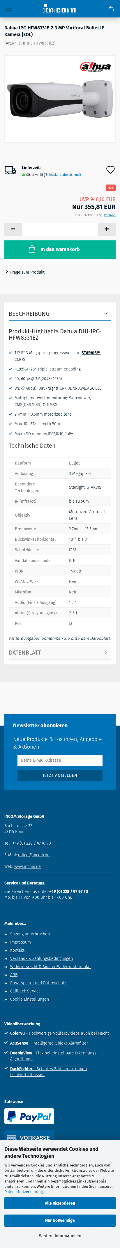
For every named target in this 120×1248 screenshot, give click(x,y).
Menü (8, 8)
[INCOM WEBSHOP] (60, 8)
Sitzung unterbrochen (30, 934)
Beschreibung (29, 313)
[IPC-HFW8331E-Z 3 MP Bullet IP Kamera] (60, 99)
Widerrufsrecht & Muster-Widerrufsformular (50, 966)
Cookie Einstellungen (29, 999)
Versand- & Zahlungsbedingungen (41, 958)
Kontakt (17, 950)
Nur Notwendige (60, 1220)
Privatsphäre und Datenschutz (38, 983)
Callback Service (25, 991)
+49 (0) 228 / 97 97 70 (32, 843)
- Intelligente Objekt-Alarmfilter (49, 1043)
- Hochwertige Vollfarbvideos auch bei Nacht (59, 1033)
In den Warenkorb (60, 249)
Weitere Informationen (60, 1235)
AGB (13, 974)
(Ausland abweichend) (65, 175)
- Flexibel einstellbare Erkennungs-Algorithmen (54, 1056)
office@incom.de (34, 854)
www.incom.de (27, 866)
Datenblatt (25, 652)
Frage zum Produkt (27, 272)
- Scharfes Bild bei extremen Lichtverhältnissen (48, 1071)
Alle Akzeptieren (60, 1203)
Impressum (20, 942)
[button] (13, 229)
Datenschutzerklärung (23, 1192)
